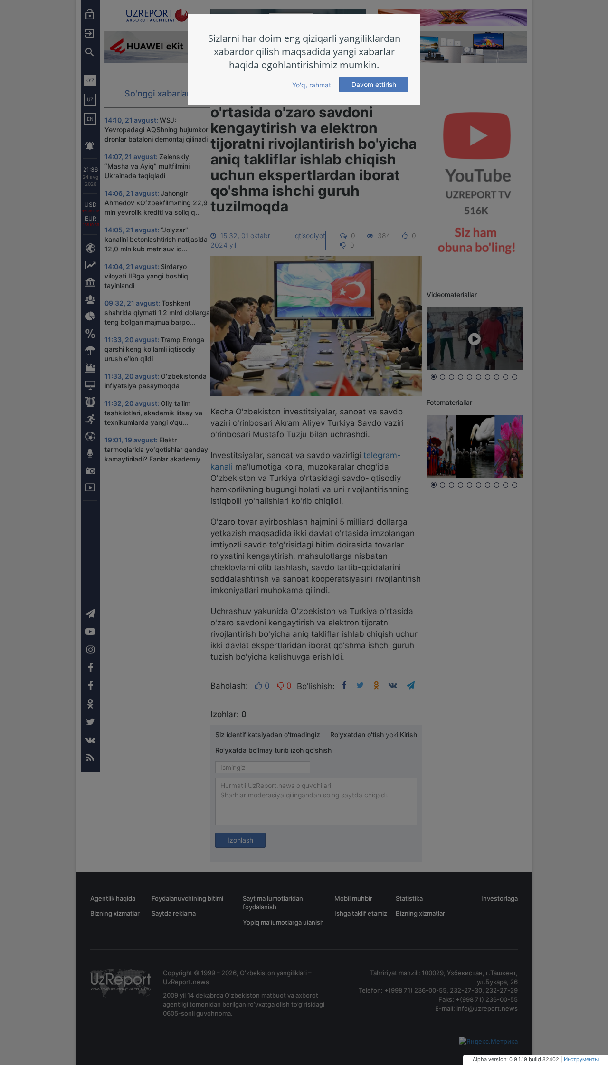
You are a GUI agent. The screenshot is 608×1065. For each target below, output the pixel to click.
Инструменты (581, 1059)
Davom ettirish (374, 84)
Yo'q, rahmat (311, 85)
